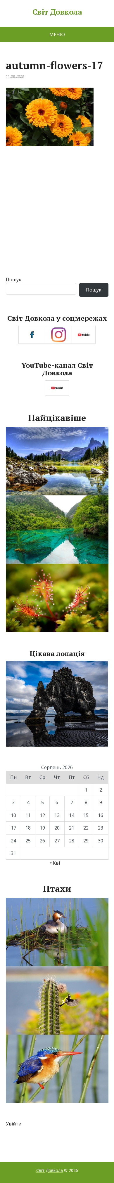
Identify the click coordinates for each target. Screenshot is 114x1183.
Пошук (13, 279)
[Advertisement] (57, 216)
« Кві (54, 863)
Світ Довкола (57, 12)
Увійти (13, 1123)
